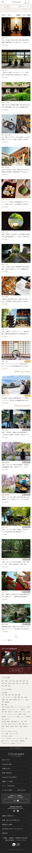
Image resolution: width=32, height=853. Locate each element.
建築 (6, 695)
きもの (3, 733)
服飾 (7, 733)
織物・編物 (14, 721)
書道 (10, 699)
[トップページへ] (16, 2)
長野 (27, 683)
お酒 (20, 711)
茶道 (3, 695)
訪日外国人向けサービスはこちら (12, 829)
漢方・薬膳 (4, 711)
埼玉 (14, 681)
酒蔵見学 (23, 709)
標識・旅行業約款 (10, 840)
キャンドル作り (15, 741)
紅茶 (29, 711)
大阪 (27, 681)
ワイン (18, 709)
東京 (3, 681)
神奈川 (6, 681)
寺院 (9, 695)
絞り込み (28, 9)
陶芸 (26, 721)
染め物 (9, 724)
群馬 (20, 681)
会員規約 (11, 838)
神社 (19, 699)
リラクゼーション (6, 743)
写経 (3, 702)
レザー (27, 724)
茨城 (17, 681)
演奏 (27, 699)
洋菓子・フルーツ (21, 716)
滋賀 (14, 683)
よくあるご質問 (7, 790)
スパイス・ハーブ (11, 716)
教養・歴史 (20, 697)
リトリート (19, 743)
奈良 (6, 683)
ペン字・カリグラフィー (7, 697)
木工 (3, 728)
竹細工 (16, 726)
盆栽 (26, 738)
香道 (15, 697)
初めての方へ (6, 760)
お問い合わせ (21, 790)
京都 (24, 681)
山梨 (3, 686)
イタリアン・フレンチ (12, 714)
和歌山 (9, 683)
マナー (3, 738)
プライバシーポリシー (21, 840)
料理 (3, 707)
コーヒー (24, 711)
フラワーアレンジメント (18, 738)
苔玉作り (13, 743)
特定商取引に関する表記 (21, 838)
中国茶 (24, 714)
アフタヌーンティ (11, 709)
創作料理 (4, 716)
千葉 (10, 681)
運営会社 (5, 833)
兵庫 (3, 683)
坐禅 (13, 695)
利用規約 (5, 838)
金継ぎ (8, 721)
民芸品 (12, 726)
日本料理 (7, 707)
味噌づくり (10, 711)
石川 (20, 683)
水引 (19, 721)
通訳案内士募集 (7, 824)
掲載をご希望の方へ (8, 816)
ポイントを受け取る (8, 786)
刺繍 (23, 724)
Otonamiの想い (7, 764)
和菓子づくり (13, 707)
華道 (7, 699)
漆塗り (3, 726)
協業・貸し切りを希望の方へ (11, 820)
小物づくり (15, 724)
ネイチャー (7, 741)
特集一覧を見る (16, 670)
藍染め (7, 726)
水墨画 (3, 699)
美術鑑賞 (15, 699)
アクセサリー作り (13, 733)
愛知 (24, 683)
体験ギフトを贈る (7, 781)
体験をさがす (6, 768)
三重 (17, 683)
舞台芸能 (7, 702)
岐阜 (9, 686)
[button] (10, 6)
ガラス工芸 (4, 724)
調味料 (20, 714)
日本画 (25, 697)
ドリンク (4, 714)
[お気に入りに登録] (29, 35)
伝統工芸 (4, 721)
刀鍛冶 (20, 726)
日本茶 (16, 711)
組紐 (20, 724)
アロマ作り (8, 738)
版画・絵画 (17, 695)
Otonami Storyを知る (9, 777)
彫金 (22, 721)
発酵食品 (4, 709)
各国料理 (28, 716)
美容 (3, 741)
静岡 (6, 686)
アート (23, 699)
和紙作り (26, 726)
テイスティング (21, 707)
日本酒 (28, 707)
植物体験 (22, 741)
